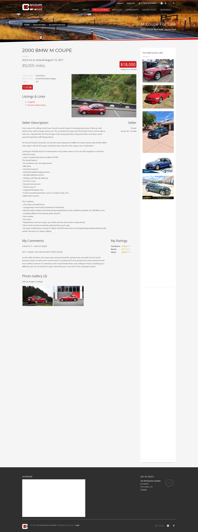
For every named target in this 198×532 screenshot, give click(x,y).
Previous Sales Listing (36, 105)
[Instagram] (162, 3)
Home (75, 10)
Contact (143, 489)
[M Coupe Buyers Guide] (32, 7)
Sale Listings (100, 10)
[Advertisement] (158, 247)
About (85, 10)
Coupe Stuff (149, 10)
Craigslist (31, 102)
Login (77, 525)
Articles (117, 10)
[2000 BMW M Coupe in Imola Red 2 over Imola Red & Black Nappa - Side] (68, 296)
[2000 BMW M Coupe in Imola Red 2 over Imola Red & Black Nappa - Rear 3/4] (37, 296)
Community (132, 10)
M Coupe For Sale (57, 25)
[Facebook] (166, 3)
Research (165, 10)
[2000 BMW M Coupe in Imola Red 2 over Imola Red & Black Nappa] (104, 95)
